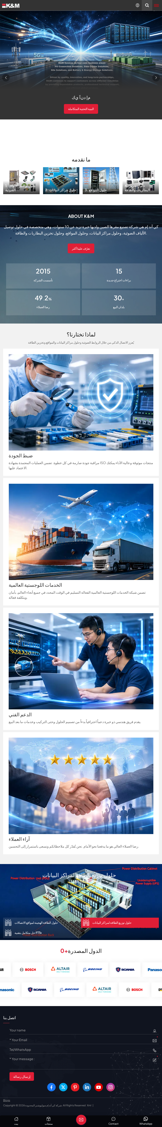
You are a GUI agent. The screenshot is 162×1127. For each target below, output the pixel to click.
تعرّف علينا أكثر (81, 248)
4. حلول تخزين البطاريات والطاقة (141, 179)
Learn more (79, 881)
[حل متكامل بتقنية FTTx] (81, 901)
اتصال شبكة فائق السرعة (81, 108)
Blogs (6, 1100)
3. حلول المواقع (101, 179)
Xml (89, 1105)
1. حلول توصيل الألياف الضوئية (21, 179)
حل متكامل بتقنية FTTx (79, 875)
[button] (6, 77)
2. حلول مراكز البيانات (61, 179)
